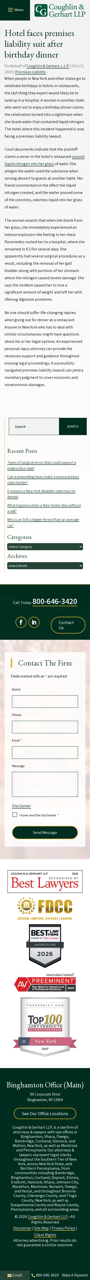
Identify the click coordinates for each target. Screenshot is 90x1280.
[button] (15, 10)
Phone (16, 715)
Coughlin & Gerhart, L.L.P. (47, 66)
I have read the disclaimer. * (39, 815)
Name (16, 689)
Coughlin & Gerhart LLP (48, 1216)
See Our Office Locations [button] (45, 1113)
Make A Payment (75, 1275)
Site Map (41, 1228)
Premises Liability (30, 72)
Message (18, 766)
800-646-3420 (54, 601)
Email (17, 740)
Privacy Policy (63, 1228)
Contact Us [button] (66, 625)
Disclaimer (21, 806)
